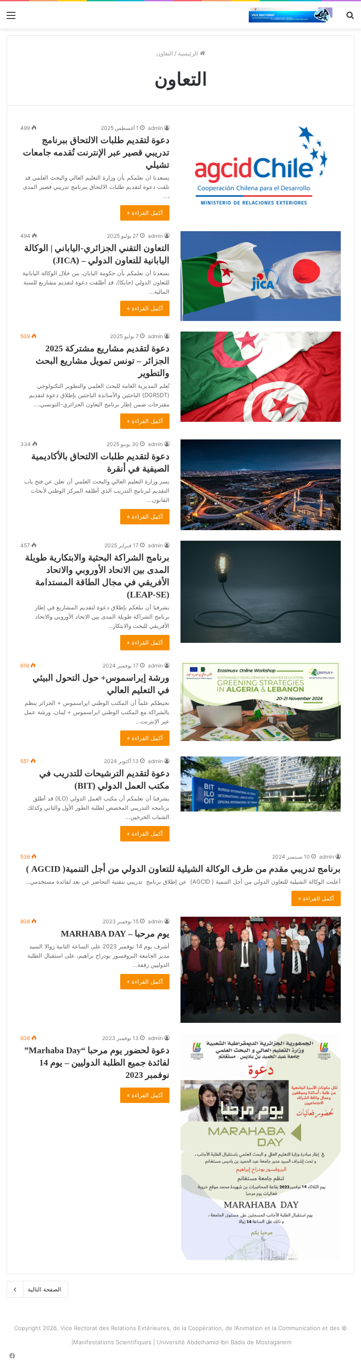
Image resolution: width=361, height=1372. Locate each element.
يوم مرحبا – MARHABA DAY (115, 933)
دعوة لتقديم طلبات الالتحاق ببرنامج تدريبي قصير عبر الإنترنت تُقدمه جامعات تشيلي (96, 152)
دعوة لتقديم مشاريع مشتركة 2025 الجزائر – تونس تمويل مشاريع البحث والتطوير (102, 360)
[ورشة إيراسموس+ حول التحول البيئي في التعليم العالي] (260, 701)
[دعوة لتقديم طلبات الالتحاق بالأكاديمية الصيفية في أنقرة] (260, 484)
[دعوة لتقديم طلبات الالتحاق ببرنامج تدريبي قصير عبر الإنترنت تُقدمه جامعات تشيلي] (260, 168)
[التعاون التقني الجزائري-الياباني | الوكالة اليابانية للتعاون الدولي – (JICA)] (260, 276)
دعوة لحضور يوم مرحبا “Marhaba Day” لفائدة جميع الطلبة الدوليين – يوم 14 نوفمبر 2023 (96, 1062)
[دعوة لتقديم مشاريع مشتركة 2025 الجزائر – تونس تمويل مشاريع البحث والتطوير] (260, 377)
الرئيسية (189, 53)
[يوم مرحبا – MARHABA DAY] (260, 970)
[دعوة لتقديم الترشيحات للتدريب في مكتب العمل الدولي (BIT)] (260, 783)
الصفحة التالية (44, 1289)
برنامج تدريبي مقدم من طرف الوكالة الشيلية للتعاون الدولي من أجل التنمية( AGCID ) (183, 869)
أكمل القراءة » (145, 212)
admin (155, 128)
